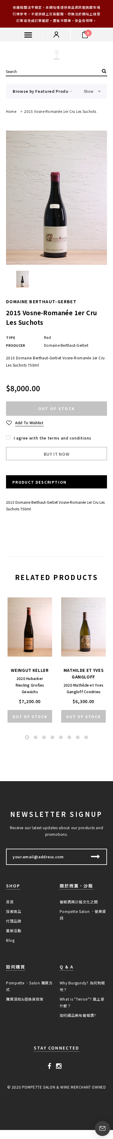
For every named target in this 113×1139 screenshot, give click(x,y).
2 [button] (35, 737)
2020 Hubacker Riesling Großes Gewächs (30, 685)
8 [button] (86, 737)
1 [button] (27, 737)
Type (10, 337)
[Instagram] (59, 1065)
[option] (56, 198)
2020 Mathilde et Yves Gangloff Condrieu (83, 688)
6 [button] (69, 737)
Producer (15, 345)
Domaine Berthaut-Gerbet (41, 301)
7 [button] (78, 737)
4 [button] (52, 737)
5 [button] (61, 737)
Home (11, 111)
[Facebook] (50, 1065)
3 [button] (44, 737)
